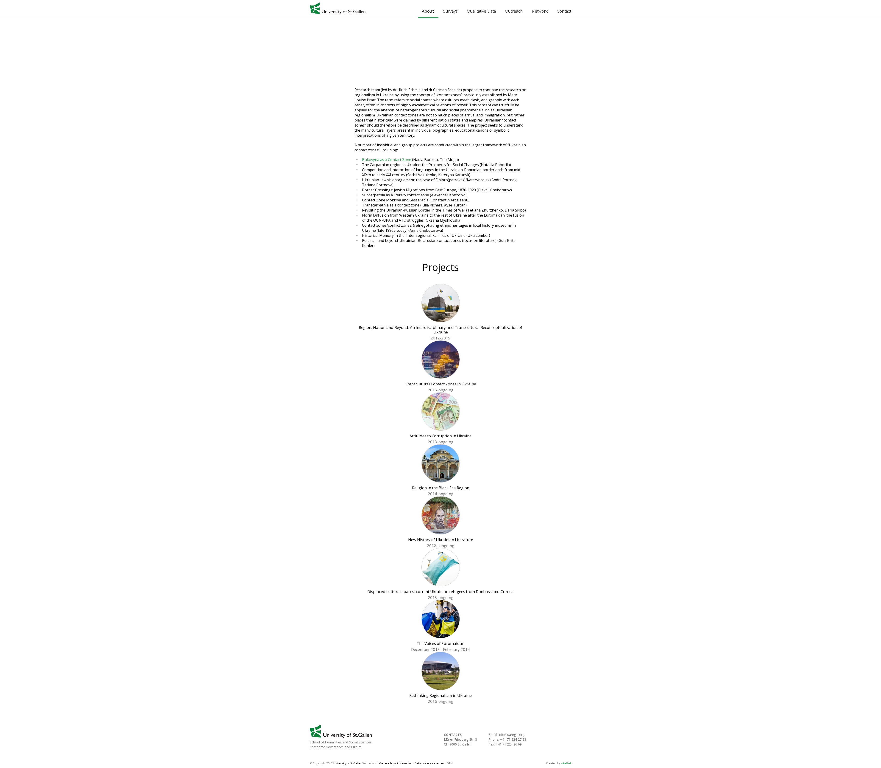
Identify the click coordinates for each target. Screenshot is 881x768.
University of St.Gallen (337, 8)
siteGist (566, 763)
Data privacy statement (430, 763)
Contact (564, 11)
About (428, 11)
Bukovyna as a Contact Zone (386, 159)
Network (540, 11)
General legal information (396, 763)
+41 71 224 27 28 (513, 739)
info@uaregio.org (511, 734)
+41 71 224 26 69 (509, 744)
